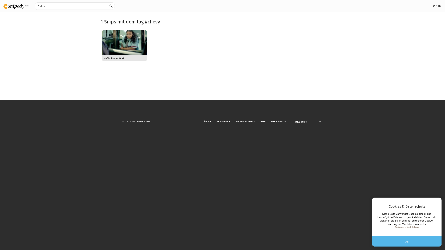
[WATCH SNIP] (142, 33)
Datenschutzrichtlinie (407, 227)
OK (407, 241)
